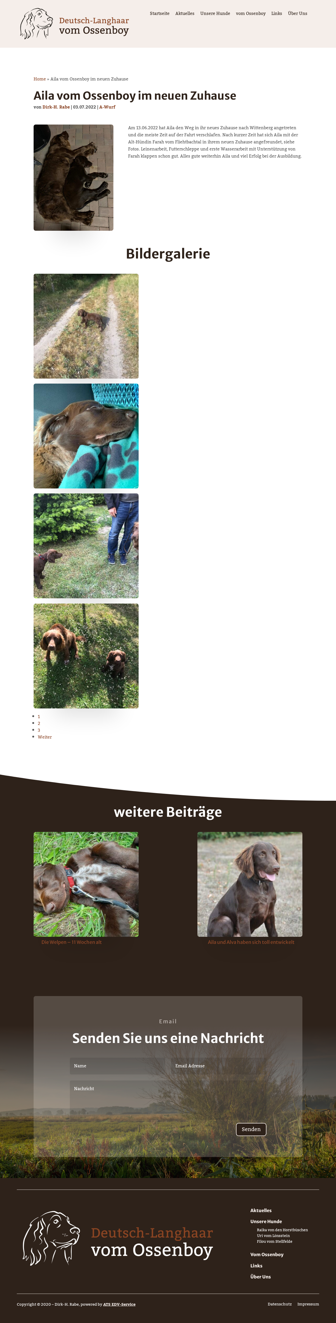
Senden (251, 1129)
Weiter (45, 737)
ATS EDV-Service (119, 1304)
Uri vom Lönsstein (273, 1237)
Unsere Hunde (215, 15)
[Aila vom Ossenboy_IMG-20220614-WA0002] (86, 707)
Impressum (308, 1305)
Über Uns (297, 15)
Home (40, 79)
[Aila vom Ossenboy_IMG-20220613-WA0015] (86, 597)
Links (276, 15)
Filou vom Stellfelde (274, 1242)
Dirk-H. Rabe (56, 107)
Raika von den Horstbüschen (282, 1231)
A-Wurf (107, 107)
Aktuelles (185, 15)
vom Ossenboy (251, 15)
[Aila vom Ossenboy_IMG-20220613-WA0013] (86, 487)
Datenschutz (280, 1305)
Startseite (160, 15)
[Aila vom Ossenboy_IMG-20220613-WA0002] (86, 377)
